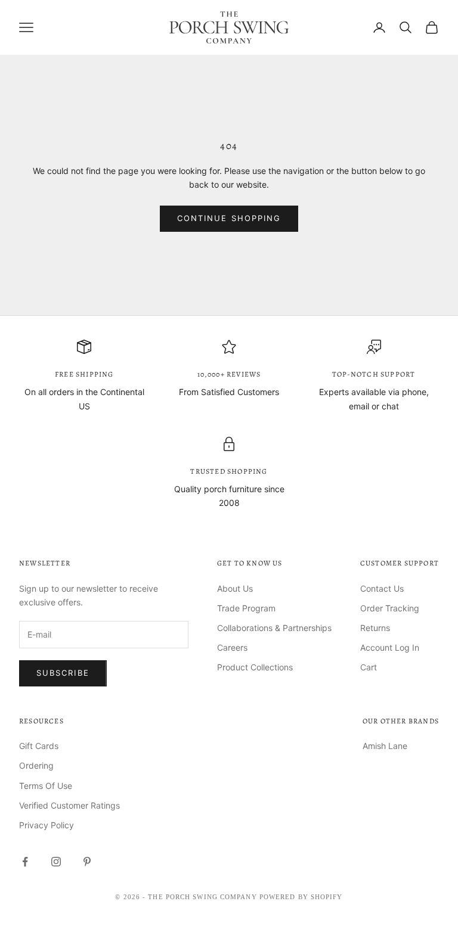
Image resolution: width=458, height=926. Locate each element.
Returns (375, 628)
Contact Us (382, 588)
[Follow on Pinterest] (87, 862)
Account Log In (389, 647)
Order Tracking (389, 608)
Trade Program (246, 608)
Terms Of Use (45, 786)
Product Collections (255, 667)
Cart (368, 667)
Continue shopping (229, 218)
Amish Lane (385, 746)
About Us (235, 588)
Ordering (36, 765)
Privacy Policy (46, 825)
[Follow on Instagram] (56, 862)
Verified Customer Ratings (69, 805)
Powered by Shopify (301, 896)
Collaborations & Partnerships (274, 628)
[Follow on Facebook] (25, 862)
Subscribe (62, 673)
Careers (232, 647)
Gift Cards (38, 746)
